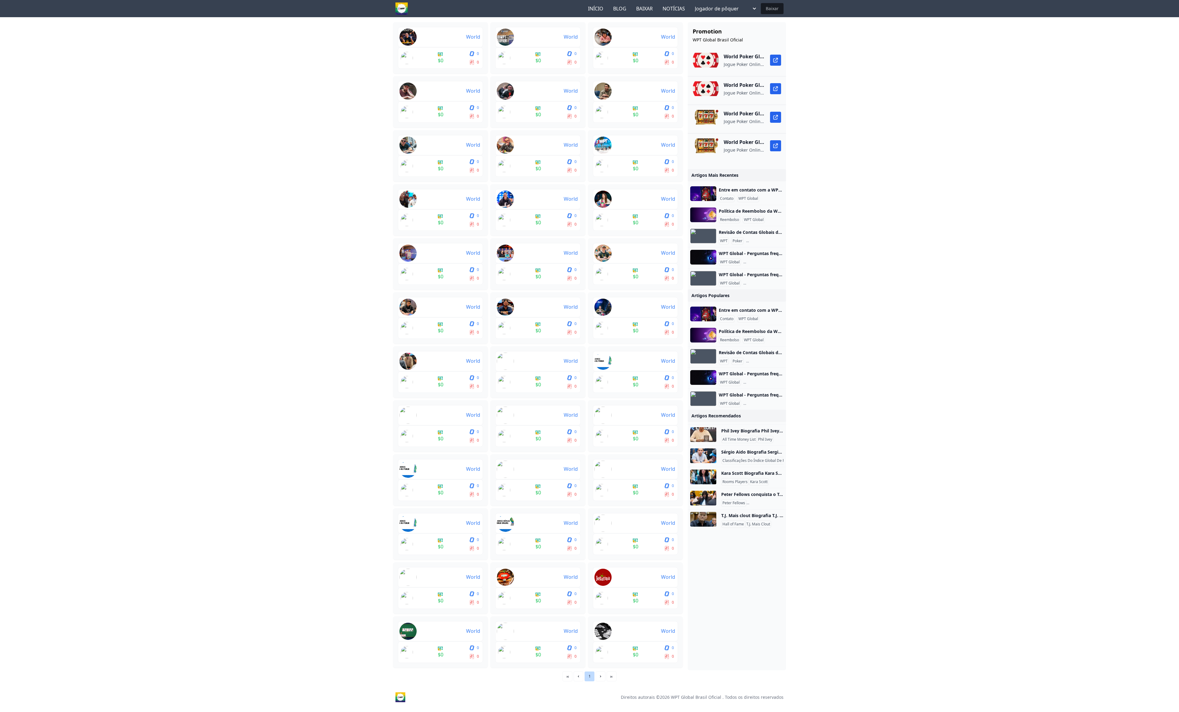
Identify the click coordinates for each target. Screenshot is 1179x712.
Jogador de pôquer (717, 8)
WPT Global (748, 198)
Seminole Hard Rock (765, 503)
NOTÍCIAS (674, 8)
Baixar (772, 8)
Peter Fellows (733, 503)
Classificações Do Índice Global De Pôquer (758, 460)
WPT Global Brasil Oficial (696, 697)
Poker (737, 240)
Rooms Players (735, 481)
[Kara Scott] (703, 477)
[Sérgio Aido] (703, 455)
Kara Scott (759, 481)
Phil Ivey (765, 439)
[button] (578, 676)
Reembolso (729, 219)
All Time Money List (739, 439)
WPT (724, 240)
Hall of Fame (733, 524)
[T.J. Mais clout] (703, 519)
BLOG (619, 8)
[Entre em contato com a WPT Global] (703, 193)
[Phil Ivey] (703, 434)
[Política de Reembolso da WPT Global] (703, 214)
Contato (726, 198)
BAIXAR (644, 8)
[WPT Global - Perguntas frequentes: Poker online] (703, 257)
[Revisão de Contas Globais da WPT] (703, 236)
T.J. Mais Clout (758, 524)
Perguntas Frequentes (766, 240)
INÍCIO (595, 8)
